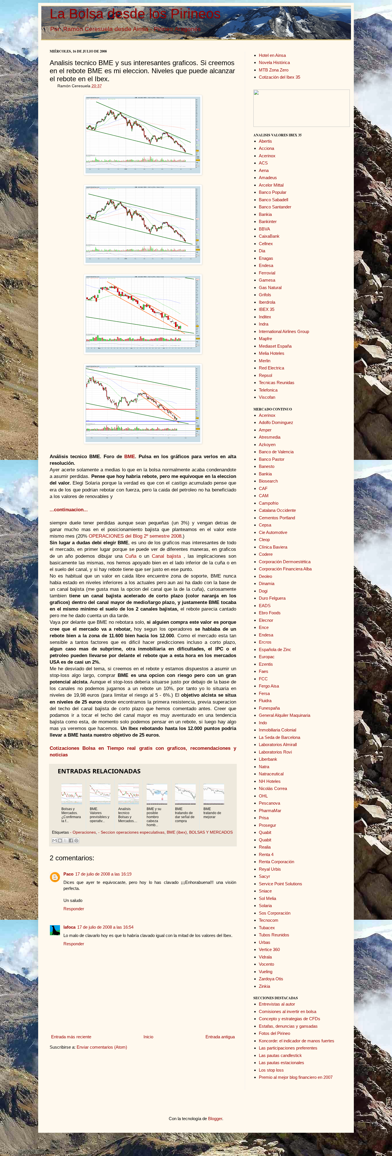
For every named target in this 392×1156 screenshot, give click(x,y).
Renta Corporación (276, 861)
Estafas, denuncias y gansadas (288, 1026)
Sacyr (264, 876)
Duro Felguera (272, 598)
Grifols (265, 294)
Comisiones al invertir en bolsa (287, 1011)
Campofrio (268, 503)
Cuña (130, 556)
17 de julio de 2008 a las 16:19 (103, 874)
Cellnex (266, 243)
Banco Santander (275, 206)
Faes (263, 671)
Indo (263, 722)
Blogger (215, 1118)
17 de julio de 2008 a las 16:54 (105, 927)
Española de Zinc (275, 649)
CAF (263, 488)
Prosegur (267, 825)
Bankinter (268, 221)
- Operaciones (83, 832)
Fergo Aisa (269, 685)
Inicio (148, 1036)
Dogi (263, 590)
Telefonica (268, 390)
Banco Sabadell (273, 199)
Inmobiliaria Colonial (277, 729)
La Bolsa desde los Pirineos (135, 13)
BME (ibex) (177, 832)
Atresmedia (269, 437)
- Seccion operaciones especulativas (131, 832)
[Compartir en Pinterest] (76, 840)
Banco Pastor (271, 459)
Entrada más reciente (71, 1036)
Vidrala (265, 956)
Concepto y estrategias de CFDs (289, 1018)
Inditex (265, 316)
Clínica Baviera (273, 547)
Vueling (265, 971)
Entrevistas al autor (277, 1004)
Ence (264, 627)
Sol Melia (267, 898)
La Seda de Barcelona (279, 737)
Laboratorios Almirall (278, 744)
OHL (263, 795)
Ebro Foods (270, 612)
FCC (263, 678)
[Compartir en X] (65, 840)
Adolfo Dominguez (276, 422)
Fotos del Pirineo (274, 1033)
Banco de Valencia (276, 451)
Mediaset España (275, 346)
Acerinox (267, 155)
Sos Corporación (274, 913)
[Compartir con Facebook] (71, 840)
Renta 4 (266, 854)
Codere (266, 554)
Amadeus (268, 177)
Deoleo (265, 576)
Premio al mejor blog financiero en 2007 (296, 1077)
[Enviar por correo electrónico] (54, 840)
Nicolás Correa (273, 788)
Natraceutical (271, 773)
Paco (68, 874)
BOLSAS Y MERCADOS (211, 832)
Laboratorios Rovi (275, 752)
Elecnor (266, 620)
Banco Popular (272, 192)
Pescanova (269, 803)
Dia (262, 250)
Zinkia (264, 986)
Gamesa (267, 280)
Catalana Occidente (277, 510)
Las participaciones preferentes (288, 1047)
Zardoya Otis (271, 978)
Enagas (266, 258)
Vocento (266, 964)
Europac (267, 656)
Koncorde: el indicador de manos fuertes (296, 1040)
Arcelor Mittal (271, 185)
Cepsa (265, 524)
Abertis (265, 141)
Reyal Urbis (270, 869)
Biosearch (268, 481)
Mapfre (265, 338)
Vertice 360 (269, 949)
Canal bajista (167, 556)
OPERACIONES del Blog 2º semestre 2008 (135, 536)
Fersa (264, 693)
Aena (264, 170)
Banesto (266, 466)
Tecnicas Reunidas (276, 382)
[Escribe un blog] (60, 840)
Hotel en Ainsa (272, 55)
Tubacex (267, 927)
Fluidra (265, 700)
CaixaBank (269, 236)
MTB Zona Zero (273, 69)
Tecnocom (268, 920)
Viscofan (267, 397)
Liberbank (268, 759)
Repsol (265, 375)
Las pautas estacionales (281, 1062)
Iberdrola (267, 302)
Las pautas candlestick (280, 1055)
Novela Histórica (274, 62)
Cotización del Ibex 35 (279, 77)
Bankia (265, 214)
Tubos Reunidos (274, 934)
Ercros (265, 642)
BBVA (264, 228)
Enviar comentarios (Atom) (102, 1047)
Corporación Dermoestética (285, 561)
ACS (263, 162)
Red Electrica (271, 367)
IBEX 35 (266, 309)
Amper (265, 429)
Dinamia (266, 583)
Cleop (264, 539)
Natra (264, 766)
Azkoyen (267, 444)
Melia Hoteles (271, 353)
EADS (265, 605)
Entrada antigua (220, 1036)
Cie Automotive (273, 532)
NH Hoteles (270, 781)
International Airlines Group (284, 331)
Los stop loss (271, 1070)
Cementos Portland (277, 517)
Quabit (265, 832)
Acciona (266, 148)
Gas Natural (270, 287)
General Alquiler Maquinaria (284, 715)
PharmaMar (270, 810)
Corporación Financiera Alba (285, 568)
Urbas (264, 942)
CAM (264, 495)
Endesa (266, 265)
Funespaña (269, 708)
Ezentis (266, 664)
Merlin (264, 360)
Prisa (264, 817)
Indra (263, 324)
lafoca (69, 927)
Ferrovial (267, 272)
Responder (73, 908)
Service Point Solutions (280, 883)
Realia (265, 847)
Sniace (265, 890)
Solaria (265, 905)
